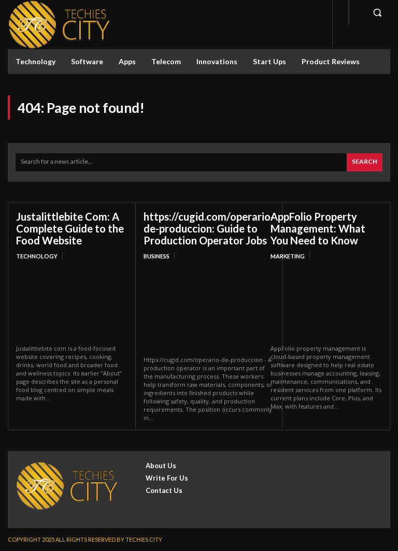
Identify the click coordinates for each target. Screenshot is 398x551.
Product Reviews (331, 61)
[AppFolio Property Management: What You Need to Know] (326, 303)
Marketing (288, 256)
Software (87, 61)
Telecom (166, 61)
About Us (161, 465)
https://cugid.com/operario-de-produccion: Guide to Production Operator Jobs (209, 228)
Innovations (216, 61)
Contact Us (164, 490)
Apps (127, 61)
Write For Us (167, 478)
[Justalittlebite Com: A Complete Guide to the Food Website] (71, 303)
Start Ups (269, 61)
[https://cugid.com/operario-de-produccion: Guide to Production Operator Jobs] (209, 309)
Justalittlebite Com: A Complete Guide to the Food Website (70, 228)
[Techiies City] (59, 24)
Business (156, 256)
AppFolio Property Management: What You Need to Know (318, 228)
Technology (35, 61)
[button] (377, 12)
